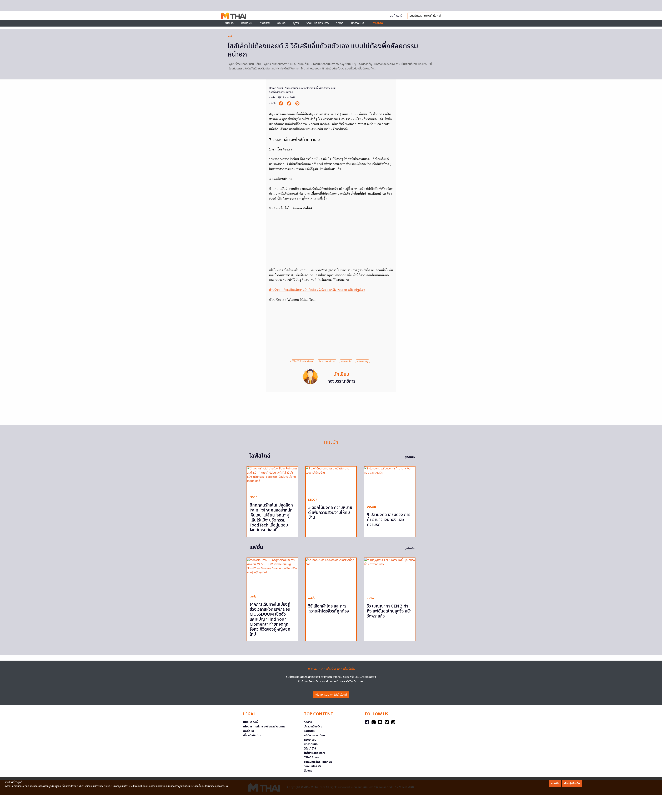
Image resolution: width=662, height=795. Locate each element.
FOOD (253, 497)
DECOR (312, 500)
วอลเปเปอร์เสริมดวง (318, 23)
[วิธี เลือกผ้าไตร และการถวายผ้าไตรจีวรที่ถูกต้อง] (331, 576)
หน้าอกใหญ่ (362, 361)
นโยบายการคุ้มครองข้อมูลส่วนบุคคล (264, 727)
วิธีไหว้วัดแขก (311, 757)
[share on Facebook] (281, 103)
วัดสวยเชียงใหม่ (313, 727)
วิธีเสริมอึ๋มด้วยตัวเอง (302, 361)
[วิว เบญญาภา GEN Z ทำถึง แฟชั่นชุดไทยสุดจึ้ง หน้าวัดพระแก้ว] (389, 576)
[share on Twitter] (289, 103)
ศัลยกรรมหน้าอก (327, 361)
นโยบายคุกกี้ (250, 722)
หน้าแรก (229, 23)
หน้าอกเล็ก (346, 361)
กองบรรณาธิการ (341, 381)
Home (272, 88)
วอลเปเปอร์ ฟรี (312, 766)
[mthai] (233, 15)
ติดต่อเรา (248, 731)
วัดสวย (339, 23)
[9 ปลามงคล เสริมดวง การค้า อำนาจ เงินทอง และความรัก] (389, 484)
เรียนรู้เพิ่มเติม (572, 783)
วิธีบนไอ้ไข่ (310, 749)
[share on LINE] (297, 103)
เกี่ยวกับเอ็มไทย (252, 735)
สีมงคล (308, 771)
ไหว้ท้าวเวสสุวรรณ (314, 753)
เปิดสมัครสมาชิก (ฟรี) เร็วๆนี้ (331, 695)
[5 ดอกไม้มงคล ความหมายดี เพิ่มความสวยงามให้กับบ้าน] (331, 481)
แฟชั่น (230, 36)
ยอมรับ (555, 783)
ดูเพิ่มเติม (409, 457)
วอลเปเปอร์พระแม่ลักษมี (318, 762)
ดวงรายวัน (310, 740)
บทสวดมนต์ (357, 23)
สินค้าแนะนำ (396, 16)
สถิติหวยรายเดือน (314, 735)
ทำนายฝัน (246, 23)
